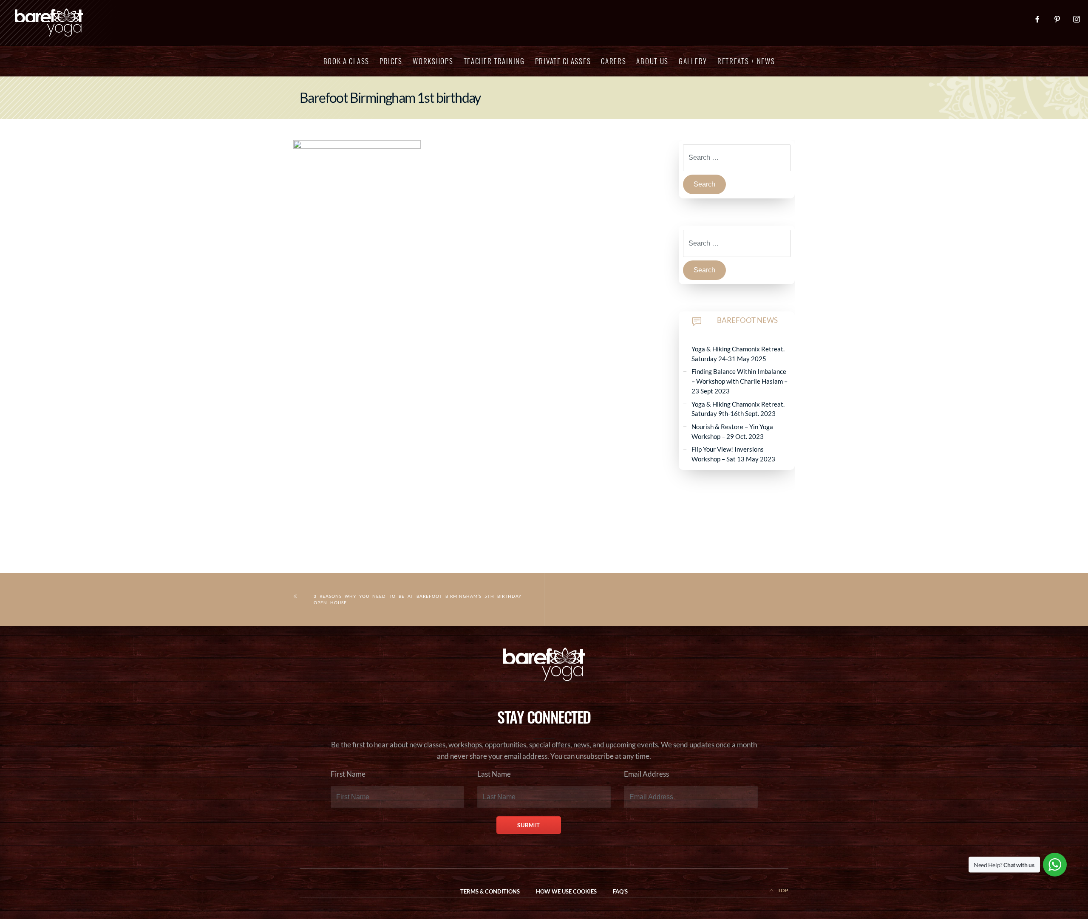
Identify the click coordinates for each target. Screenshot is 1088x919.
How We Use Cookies (566, 891)
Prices (391, 61)
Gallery (693, 61)
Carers (613, 61)
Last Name (494, 773)
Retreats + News (746, 61)
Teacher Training (494, 61)
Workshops (433, 61)
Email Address (646, 773)
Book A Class (346, 61)
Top (782, 890)
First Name (348, 773)
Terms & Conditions (490, 891)
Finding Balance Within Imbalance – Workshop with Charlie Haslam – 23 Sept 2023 (739, 381)
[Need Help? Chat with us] (1055, 865)
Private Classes (563, 61)
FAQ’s (620, 891)
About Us (652, 61)
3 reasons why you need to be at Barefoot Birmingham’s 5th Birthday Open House (417, 599)
